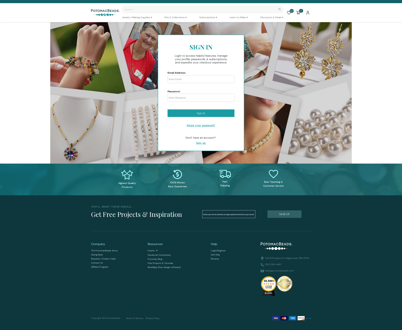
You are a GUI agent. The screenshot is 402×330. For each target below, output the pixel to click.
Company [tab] (98, 244)
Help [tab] (214, 244)
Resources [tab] (155, 244)
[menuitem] (137, 17)
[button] (289, 13)
